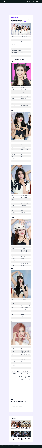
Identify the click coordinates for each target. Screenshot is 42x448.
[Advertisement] (21, 7)
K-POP (33, 1)
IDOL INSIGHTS (4, 1)
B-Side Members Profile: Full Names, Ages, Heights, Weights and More (25, 428)
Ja (4, 445)
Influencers (37, 1)
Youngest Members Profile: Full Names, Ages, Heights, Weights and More (25, 439)
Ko (7, 445)
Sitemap (9, 445)
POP (30, 1)
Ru (5, 445)
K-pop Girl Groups (14, 17)
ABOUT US (13, 445)
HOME (2, 445)
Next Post (31, 414)
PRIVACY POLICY (10, 446)
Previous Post (12, 414)
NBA (27, 1)
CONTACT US (18, 445)
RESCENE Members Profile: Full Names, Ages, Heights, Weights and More (15, 439)
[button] (40, 1)
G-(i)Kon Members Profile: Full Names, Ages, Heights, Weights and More (15, 428)
